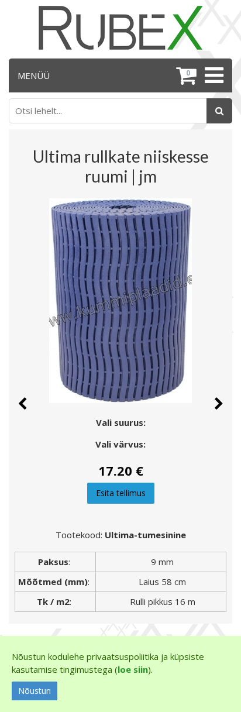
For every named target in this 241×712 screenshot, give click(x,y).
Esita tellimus (121, 492)
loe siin (133, 669)
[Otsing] (219, 110)
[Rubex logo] (120, 28)
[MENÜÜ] (212, 75)
